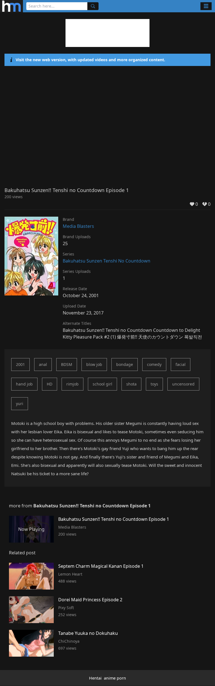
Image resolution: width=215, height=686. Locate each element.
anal (43, 364)
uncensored (183, 384)
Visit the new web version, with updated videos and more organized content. (90, 59)
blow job (94, 364)
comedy (154, 364)
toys (154, 384)
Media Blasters (78, 226)
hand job (24, 384)
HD (49, 384)
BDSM (66, 364)
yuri (19, 403)
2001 (20, 364)
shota (131, 384)
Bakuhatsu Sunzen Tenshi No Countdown (106, 261)
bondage (124, 364)
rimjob (72, 384)
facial (181, 364)
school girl (102, 384)
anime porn (115, 678)
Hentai (95, 678)
